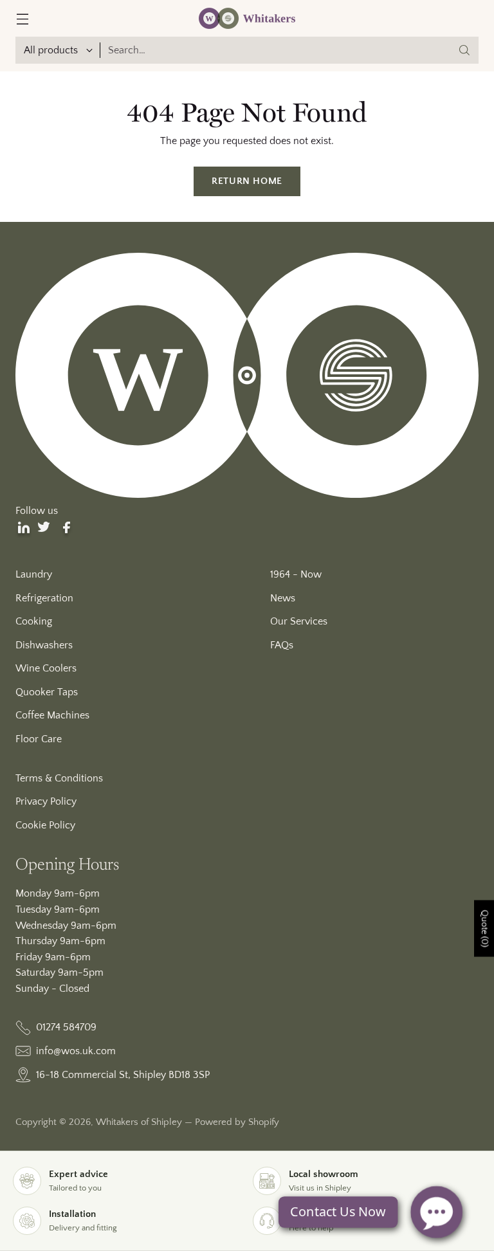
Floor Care (38, 739)
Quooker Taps (46, 692)
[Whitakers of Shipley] (247, 18)
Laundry (33, 574)
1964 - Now (296, 574)
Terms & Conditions (59, 778)
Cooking (33, 621)
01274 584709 (66, 1027)
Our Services (298, 621)
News (282, 598)
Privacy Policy (46, 801)
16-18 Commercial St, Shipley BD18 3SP (123, 1075)
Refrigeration (44, 598)
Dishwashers (44, 645)
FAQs (281, 645)
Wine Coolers (46, 668)
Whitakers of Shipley (139, 1122)
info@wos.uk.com (76, 1051)
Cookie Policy (45, 825)
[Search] (464, 50)
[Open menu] (22, 18)
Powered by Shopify (237, 1122)
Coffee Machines (52, 715)
